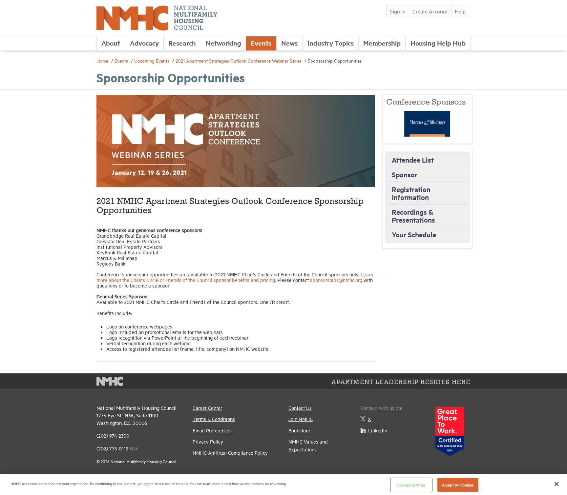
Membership (382, 42)
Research (182, 42)
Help (460, 11)
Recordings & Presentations (413, 215)
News (289, 42)
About (110, 42)
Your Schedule (414, 234)
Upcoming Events (152, 60)
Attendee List (413, 159)
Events (261, 42)
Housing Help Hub (438, 42)
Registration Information (411, 193)
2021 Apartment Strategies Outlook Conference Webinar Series (239, 60)
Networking (223, 42)
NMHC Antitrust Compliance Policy (230, 452)
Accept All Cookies (457, 484)
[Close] (556, 484)
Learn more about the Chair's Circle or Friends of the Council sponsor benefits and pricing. (234, 277)
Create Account (430, 11)
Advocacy (144, 42)
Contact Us (300, 408)
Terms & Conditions (214, 419)
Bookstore (299, 430)
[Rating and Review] (449, 429)
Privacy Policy (208, 441)
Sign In (398, 11)
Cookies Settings (411, 484)
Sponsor (404, 174)
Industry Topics (330, 42)
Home (103, 60)
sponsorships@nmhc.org (336, 280)
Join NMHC (300, 419)
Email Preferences (212, 430)
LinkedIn (377, 430)
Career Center (207, 408)
